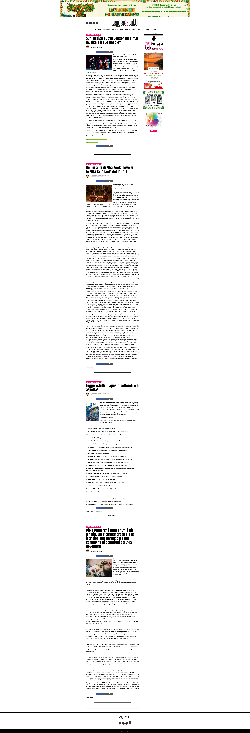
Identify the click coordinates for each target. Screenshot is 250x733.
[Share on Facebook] (100, 52)
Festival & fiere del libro (125, 29)
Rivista (99, 29)
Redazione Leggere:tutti (96, 47)
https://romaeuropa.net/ (92, 142)
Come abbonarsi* (106, 29)
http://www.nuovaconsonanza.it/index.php (96, 139)
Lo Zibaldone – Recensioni (137, 29)
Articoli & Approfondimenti (150, 29)
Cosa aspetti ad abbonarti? (107, 417)
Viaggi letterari (115, 29)
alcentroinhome (98, 511)
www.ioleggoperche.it (116, 657)
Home (95, 29)
